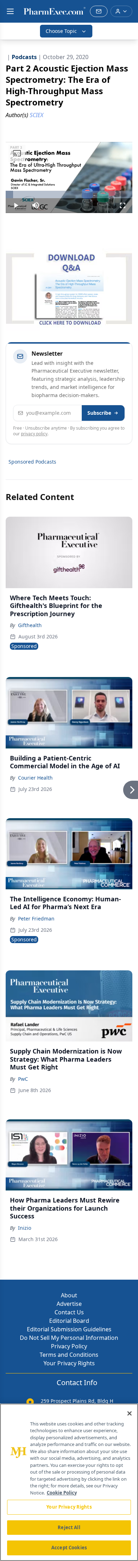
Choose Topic (61, 31)
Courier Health (35, 777)
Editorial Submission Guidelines (69, 1329)
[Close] (129, 1413)
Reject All (69, 1527)
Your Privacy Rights (69, 1363)
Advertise (69, 1304)
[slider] (69, 194)
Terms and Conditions (69, 1355)
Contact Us (69, 1312)
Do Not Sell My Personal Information (69, 1338)
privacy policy (34, 434)
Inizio (24, 1227)
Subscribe (99, 412)
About (69, 1295)
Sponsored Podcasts (32, 461)
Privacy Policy (69, 1346)
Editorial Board (69, 1321)
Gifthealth (30, 625)
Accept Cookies (69, 1547)
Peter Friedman (36, 918)
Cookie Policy (62, 1493)
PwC (23, 1078)
